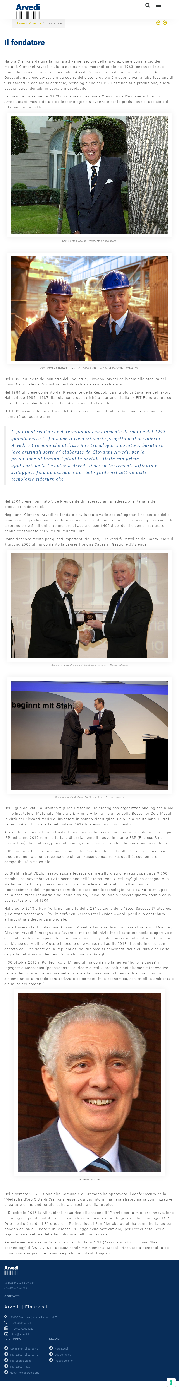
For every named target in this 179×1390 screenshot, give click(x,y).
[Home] (159, 23)
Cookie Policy (63, 1354)
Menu (157, 3)
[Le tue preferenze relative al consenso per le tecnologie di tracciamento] (171, 1382)
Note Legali (62, 1348)
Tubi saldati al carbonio (24, 1354)
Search (148, 3)
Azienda (35, 23)
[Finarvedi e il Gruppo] (164, 23)
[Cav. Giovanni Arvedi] (89, 1082)
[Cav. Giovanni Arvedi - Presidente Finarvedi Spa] (89, 175)
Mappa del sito (64, 1360)
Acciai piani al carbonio (24, 1348)
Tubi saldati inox (20, 1366)
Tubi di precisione (20, 1360)
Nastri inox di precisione (24, 1372)
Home (20, 23)
